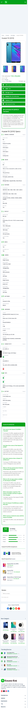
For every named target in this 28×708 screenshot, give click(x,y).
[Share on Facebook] (8, 608)
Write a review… (6, 593)
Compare (21, 81)
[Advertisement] (14, 18)
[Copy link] (19, 608)
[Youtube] (2, 691)
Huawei (13, 559)
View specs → (10, 566)
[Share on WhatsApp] (13, 608)
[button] (1, 2)
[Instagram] (6, 691)
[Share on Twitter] (10, 608)
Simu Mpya (8, 81)
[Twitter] (4, 691)
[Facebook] (8, 691)
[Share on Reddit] (16, 608)
